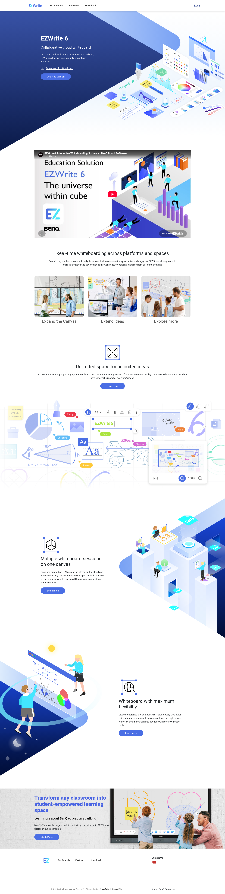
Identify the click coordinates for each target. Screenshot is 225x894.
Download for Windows (59, 68)
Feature (79, 860)
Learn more (112, 386)
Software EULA (117, 889)
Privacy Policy (105, 889)
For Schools (56, 5)
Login (197, 5)
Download (90, 5)
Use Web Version (56, 76)
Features (74, 5)
